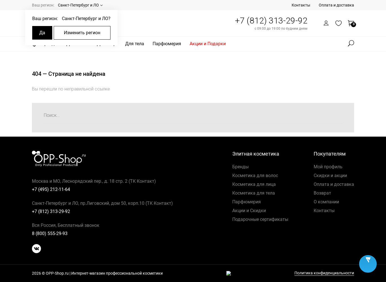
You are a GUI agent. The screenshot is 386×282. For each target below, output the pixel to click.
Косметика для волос (255, 175)
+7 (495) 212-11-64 (51, 189)
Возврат (322, 193)
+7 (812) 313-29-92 (271, 20)
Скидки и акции (330, 175)
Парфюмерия (167, 43)
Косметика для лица (254, 184)
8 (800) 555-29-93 (50, 233)
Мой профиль (328, 166)
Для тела (134, 43)
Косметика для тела (253, 193)
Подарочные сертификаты (260, 219)
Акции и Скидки (249, 210)
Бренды (240, 166)
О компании (326, 201)
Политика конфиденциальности (324, 273)
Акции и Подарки (208, 43)
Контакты (301, 5)
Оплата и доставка (336, 5)
